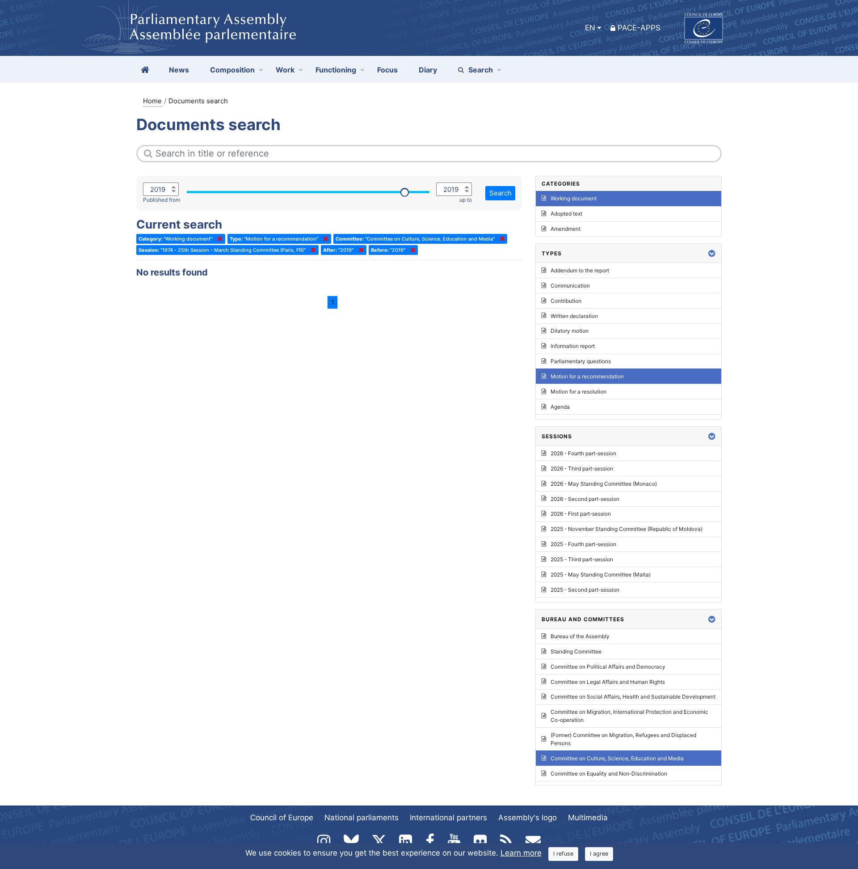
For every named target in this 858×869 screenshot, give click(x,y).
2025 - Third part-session (582, 559)
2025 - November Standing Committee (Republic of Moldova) (626, 529)
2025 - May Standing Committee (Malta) (601, 574)
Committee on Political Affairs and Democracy (608, 666)
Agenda (560, 406)
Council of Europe (281, 817)
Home (152, 101)
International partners (448, 817)
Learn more (521, 852)
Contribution (566, 300)
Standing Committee (576, 651)
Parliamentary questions (581, 361)
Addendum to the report (580, 270)
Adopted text (566, 213)
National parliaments (361, 817)
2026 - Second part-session (585, 499)
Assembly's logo (527, 817)
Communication (570, 285)
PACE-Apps (639, 27)
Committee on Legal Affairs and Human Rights (608, 681)
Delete (218, 238)
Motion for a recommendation (587, 376)
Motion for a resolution (578, 391)
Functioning (335, 69)
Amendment (565, 228)
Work (285, 69)
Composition (232, 69)
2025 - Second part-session (585, 589)
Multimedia (588, 817)
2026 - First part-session (581, 513)
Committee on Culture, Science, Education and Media (617, 758)
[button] (711, 253)
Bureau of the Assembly (580, 636)
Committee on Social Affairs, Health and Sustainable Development (633, 696)
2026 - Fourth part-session (583, 453)
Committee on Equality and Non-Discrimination (609, 773)
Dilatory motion (570, 330)
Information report (573, 346)
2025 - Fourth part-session (583, 544)
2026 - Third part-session (582, 468)
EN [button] (590, 27)
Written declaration (574, 316)
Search (480, 69)
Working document (574, 198)
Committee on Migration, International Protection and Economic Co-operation (629, 715)
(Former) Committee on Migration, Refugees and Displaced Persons (623, 739)
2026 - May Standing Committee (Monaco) (604, 483)
